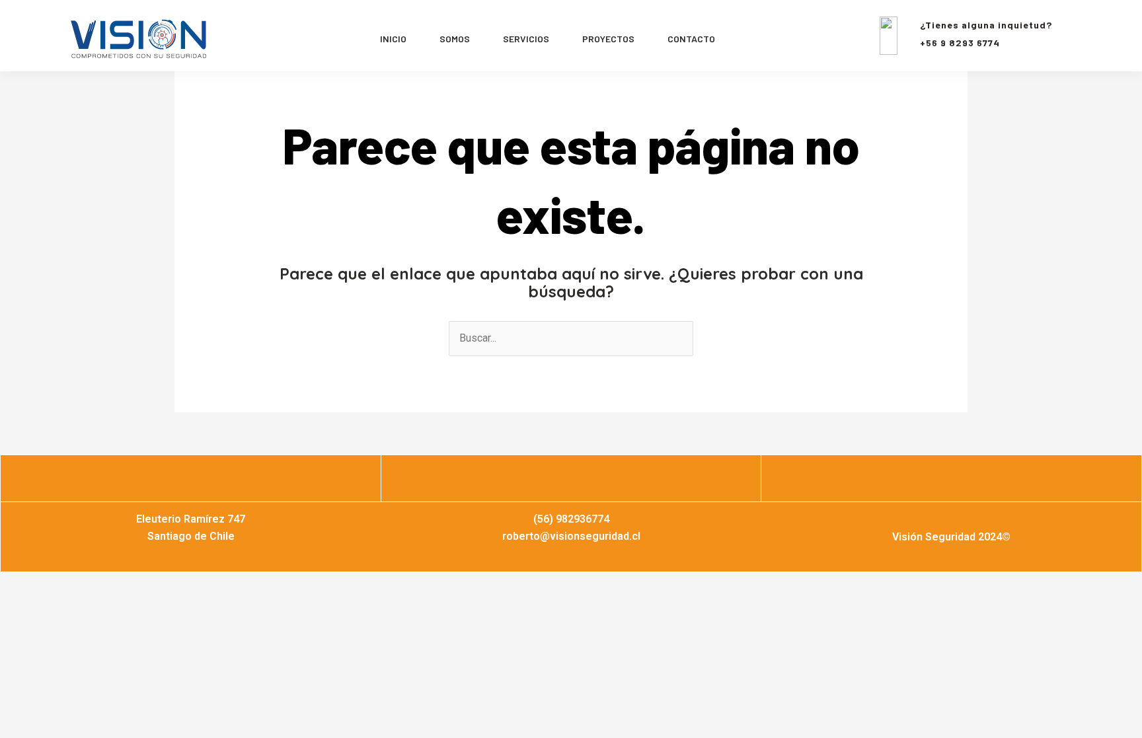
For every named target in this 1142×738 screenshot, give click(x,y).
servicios (526, 38)
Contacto (691, 38)
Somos (454, 38)
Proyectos (608, 38)
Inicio (393, 38)
